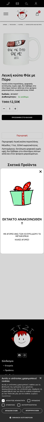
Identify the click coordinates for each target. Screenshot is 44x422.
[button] (22, 417)
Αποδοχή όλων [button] (11, 411)
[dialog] (22, 398)
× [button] (40, 378)
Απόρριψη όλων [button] (32, 411)
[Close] (40, 172)
